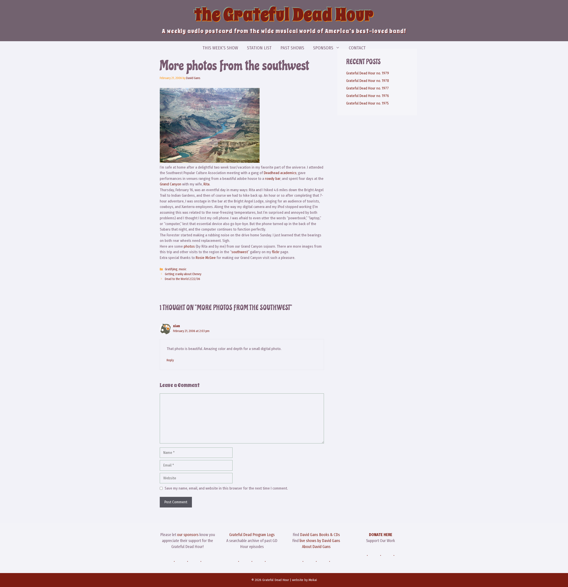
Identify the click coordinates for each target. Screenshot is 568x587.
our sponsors (188, 534)
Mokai (313, 580)
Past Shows (292, 48)
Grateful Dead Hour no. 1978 (367, 80)
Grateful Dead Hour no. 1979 (367, 73)
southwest (239, 252)
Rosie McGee (206, 257)
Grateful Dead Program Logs (252, 534)
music (182, 269)
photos (189, 246)
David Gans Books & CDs (320, 534)
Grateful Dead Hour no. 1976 (367, 95)
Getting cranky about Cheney (183, 274)
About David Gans (316, 546)
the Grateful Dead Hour (284, 15)
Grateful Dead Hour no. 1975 (367, 103)
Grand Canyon (170, 184)
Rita (206, 184)
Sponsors (323, 48)
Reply (170, 360)
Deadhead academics (280, 173)
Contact (357, 48)
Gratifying (171, 269)
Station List (259, 48)
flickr (276, 252)
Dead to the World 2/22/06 (182, 279)
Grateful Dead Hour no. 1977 (367, 88)
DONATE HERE (380, 534)
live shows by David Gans (320, 540)
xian (176, 326)
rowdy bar (272, 178)
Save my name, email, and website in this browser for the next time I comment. (226, 488)
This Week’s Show (220, 48)
